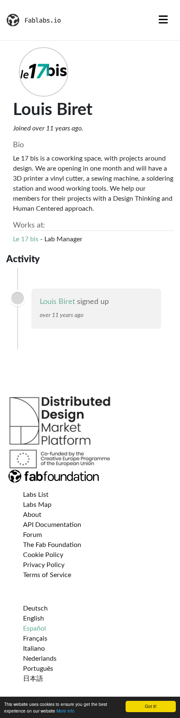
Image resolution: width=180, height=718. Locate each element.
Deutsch (35, 608)
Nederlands (40, 658)
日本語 (33, 678)
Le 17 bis (26, 239)
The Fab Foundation (52, 545)
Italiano (34, 648)
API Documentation (52, 524)
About (32, 514)
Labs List (36, 494)
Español (34, 628)
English (33, 618)
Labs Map (37, 504)
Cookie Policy (43, 555)
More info (66, 711)
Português (38, 668)
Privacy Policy (43, 565)
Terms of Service (47, 575)
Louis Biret (57, 302)
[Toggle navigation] (163, 20)
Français (35, 638)
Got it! (151, 706)
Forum (32, 534)
